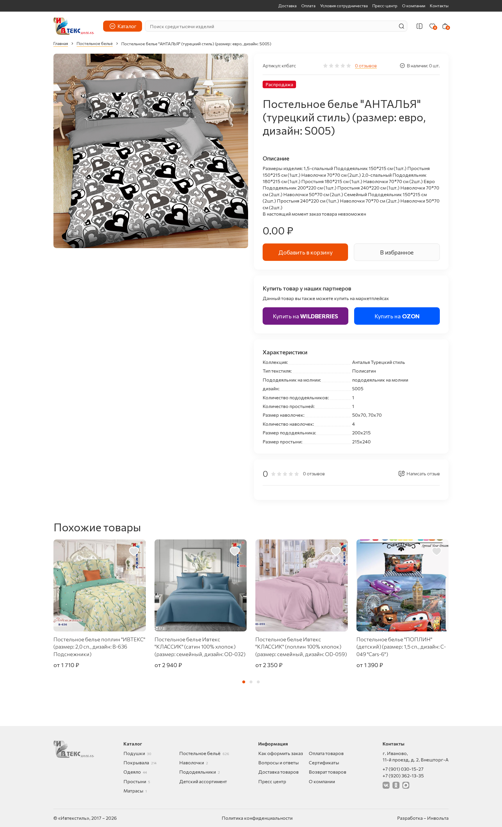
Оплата (308, 5)
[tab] (243, 681)
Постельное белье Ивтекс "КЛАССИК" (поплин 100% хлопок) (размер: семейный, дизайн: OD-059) (301, 646)
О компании (413, 5)
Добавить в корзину (305, 252)
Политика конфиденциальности (257, 818)
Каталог (126, 26)
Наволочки (193, 762)
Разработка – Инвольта (423, 818)
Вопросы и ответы (278, 762)
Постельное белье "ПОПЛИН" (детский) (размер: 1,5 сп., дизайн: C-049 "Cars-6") (401, 646)
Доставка (287, 5)
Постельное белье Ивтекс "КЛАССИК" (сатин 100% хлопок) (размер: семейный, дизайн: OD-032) (200, 646)
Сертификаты (324, 762)
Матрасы (135, 790)
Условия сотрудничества (344, 5)
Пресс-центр (384, 5)
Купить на (305, 316)
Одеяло (135, 771)
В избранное (397, 252)
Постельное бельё (95, 43)
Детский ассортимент (203, 781)
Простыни (136, 781)
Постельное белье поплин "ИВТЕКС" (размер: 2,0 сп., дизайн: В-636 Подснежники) (99, 646)
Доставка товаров (278, 771)
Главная (60, 43)
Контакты (439, 5)
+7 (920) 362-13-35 (403, 775)
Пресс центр (272, 781)
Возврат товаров (327, 771)
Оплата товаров (326, 753)
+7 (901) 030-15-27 (403, 769)
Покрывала (140, 762)
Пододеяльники (199, 771)
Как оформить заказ (280, 753)
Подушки (137, 753)
